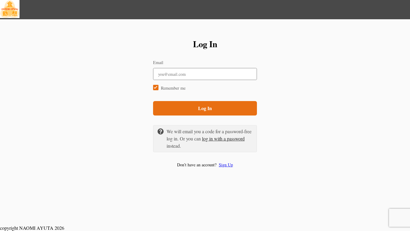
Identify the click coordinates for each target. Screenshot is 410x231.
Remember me (173, 88)
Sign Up (226, 165)
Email (158, 62)
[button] (205, 165)
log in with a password (223, 138)
